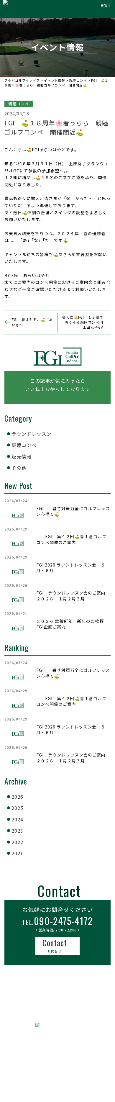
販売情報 (22, 456)
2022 (17, 842)
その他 (19, 467)
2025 (17, 807)
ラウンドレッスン (32, 433)
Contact (54, 945)
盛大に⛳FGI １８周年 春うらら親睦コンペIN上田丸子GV (84, 322)
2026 (17, 796)
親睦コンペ (24, 444)
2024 (17, 819)
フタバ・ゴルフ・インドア (57, 1046)
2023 (17, 830)
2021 (17, 853)
